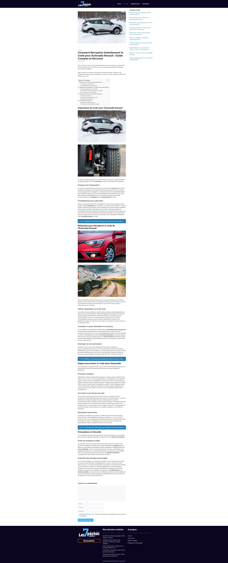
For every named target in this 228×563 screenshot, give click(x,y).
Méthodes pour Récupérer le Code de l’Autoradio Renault (94, 87)
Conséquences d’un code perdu (89, 85)
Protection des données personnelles (90, 104)
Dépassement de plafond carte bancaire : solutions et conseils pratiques (111, 541)
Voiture (126, 4)
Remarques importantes (87, 99)
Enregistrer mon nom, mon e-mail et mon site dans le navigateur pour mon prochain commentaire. (102, 515)
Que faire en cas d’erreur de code (90, 97)
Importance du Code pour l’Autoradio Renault (90, 82)
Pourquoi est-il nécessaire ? (88, 84)
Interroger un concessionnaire (89, 92)
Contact (130, 536)
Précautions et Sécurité (86, 100)
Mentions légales (132, 540)
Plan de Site (131, 538)
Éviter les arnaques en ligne (88, 102)
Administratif (135, 4)
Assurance (145, 4)
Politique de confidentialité (135, 543)
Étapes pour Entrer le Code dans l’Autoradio (91, 94)
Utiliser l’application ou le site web (89, 89)
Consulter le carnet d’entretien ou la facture (92, 90)
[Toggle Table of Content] (107, 80)
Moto (119, 4)
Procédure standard (86, 95)
